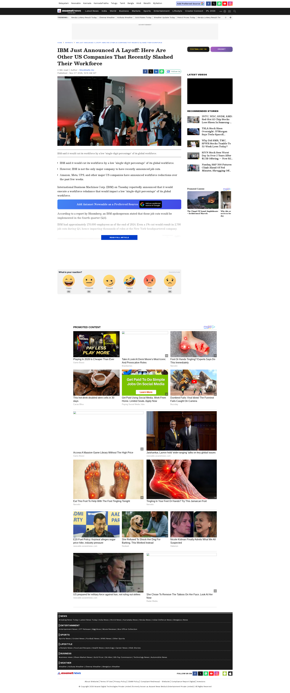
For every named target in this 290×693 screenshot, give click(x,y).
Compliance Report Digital (183, 681)
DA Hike (108, 657)
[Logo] (70, 11)
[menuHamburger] (229, 11)
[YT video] (224, 4)
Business (124, 11)
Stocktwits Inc (86, 70)
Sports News (65, 639)
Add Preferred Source (188, 3)
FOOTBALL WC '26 (198, 49)
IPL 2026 (210, 11)
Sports (147, 11)
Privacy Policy (120, 681)
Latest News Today (88, 620)
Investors (201, 681)
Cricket (222, 49)
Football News (92, 639)
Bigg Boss (96, 629)
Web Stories (135, 648)
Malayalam (64, 3)
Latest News (92, 11)
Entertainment (161, 11)
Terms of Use (106, 681)
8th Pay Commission (123, 657)
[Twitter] (213, 4)
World (113, 11)
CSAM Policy (133, 681)
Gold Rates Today (143, 17)
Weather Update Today (164, 17)
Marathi (147, 3)
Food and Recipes (82, 648)
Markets (136, 11)
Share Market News (83, 657)
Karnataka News (130, 620)
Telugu (114, 3)
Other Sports (119, 639)
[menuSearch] (235, 11)
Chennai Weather (107, 17)
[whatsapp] (219, 4)
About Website (91, 681)
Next (230, 17)
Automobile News (159, 657)
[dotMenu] (221, 11)
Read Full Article (119, 237)
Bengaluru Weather (111, 667)
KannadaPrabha (101, 3)
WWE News (106, 639)
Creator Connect (194, 11)
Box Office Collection (127, 629)
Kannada (87, 3)
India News (104, 620)
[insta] (230, 4)
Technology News (141, 657)
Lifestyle (177, 11)
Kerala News (145, 620)
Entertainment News (68, 629)
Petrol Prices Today (186, 17)
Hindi (138, 3)
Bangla (130, 3)
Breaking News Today (68, 620)
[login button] (225, 11)
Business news (65, 657)
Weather (63, 667)
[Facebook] (208, 4)
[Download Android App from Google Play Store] (224, 673)
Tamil (122, 3)
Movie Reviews (109, 629)
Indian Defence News (162, 620)
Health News (98, 648)
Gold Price (98, 657)
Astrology (109, 648)
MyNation (157, 3)
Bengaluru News (180, 620)
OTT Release (85, 629)
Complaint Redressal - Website (155, 681)
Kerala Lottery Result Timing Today (213, 17)
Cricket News (78, 639)
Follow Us (175, 71)
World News (115, 620)
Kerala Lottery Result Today (84, 17)
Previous (226, 17)
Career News (121, 648)
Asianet (69, 673)
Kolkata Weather (125, 17)
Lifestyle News (65, 648)
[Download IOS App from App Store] (230, 673)
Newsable (76, 3)
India (104, 11)
